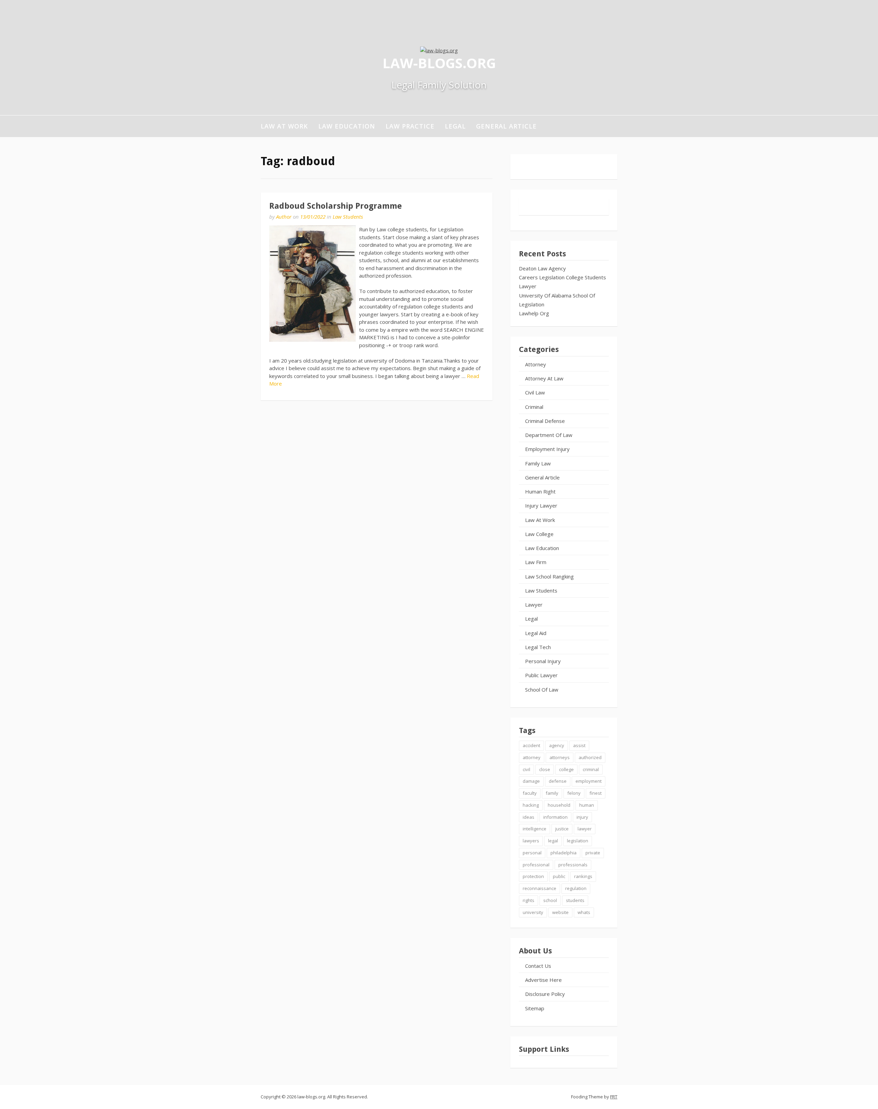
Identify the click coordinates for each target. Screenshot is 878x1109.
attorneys (559, 757)
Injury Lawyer (541, 505)
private (592, 853)
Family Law (538, 463)
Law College (539, 534)
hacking (531, 805)
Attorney (535, 364)
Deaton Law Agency (542, 268)
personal (532, 853)
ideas (528, 817)
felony (574, 793)
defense (558, 781)
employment (589, 781)
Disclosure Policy (545, 993)
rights (528, 900)
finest (596, 793)
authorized (590, 757)
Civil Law (535, 392)
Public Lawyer (541, 675)
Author (284, 216)
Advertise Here (543, 979)
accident (531, 745)
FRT (613, 1097)
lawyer (585, 829)
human (586, 805)
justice (562, 829)
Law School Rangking (549, 576)
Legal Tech (538, 647)
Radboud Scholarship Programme (335, 206)
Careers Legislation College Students (562, 277)
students (575, 900)
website (560, 912)
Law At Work (284, 126)
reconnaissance (539, 888)
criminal (591, 769)
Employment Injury (547, 449)
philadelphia (563, 853)
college (566, 769)
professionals (573, 865)
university (533, 912)
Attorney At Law (544, 378)
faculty (530, 793)
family (552, 793)
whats (584, 912)
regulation (575, 888)
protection (533, 876)
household (559, 805)
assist (579, 745)
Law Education (346, 126)
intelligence (534, 829)
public (559, 876)
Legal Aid (535, 633)
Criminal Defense (545, 420)
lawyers (531, 841)
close (544, 769)
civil (526, 769)
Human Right (540, 491)
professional (536, 865)
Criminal (534, 406)
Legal (455, 126)
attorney (532, 757)
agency (556, 745)
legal (553, 841)
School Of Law (541, 689)
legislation (577, 841)
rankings (583, 876)
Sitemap (534, 1008)
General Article (506, 126)
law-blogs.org (439, 62)
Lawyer (527, 286)
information (555, 817)
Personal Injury (543, 661)
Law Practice (410, 126)
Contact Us (538, 965)
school (550, 900)
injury (582, 817)
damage (531, 781)
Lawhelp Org (534, 313)
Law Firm (535, 562)
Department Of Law (548, 434)
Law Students (348, 216)
